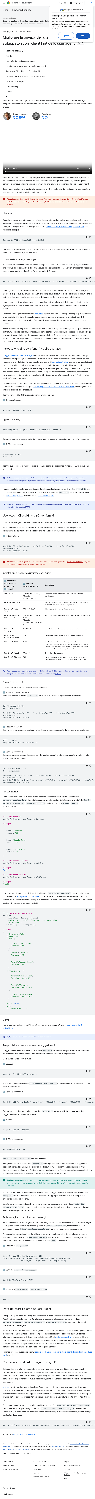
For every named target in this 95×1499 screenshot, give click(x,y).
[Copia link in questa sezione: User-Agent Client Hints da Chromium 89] (56, 515)
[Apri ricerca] (60, 2)
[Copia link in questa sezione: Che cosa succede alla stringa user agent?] (58, 1362)
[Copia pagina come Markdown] (79, 43)
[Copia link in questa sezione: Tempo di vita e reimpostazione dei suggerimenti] (57, 1045)
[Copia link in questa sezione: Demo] (11, 1020)
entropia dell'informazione (28, 896)
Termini (5, 1488)
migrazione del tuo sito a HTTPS (18, 507)
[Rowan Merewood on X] (14, 118)
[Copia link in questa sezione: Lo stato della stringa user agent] (39, 259)
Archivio (36, 1473)
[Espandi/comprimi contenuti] (22, 51)
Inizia (83, 36)
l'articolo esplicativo (14, 495)
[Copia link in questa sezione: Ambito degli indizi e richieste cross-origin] (49, 1217)
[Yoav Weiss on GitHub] (46, 118)
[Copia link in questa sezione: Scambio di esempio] (26, 682)
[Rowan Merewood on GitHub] (17, 118)
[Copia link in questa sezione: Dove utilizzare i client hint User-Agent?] (54, 1309)
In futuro (6, 1387)
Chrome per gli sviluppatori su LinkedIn (75, 1474)
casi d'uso (39, 314)
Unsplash (31, 1434)
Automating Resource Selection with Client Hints (53, 387)
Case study (37, 1469)
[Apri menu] (3, 3)
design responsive (57, 481)
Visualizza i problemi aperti (12, 1469)
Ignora (66, 36)
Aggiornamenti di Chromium (44, 1465)
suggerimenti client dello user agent (19, 355)
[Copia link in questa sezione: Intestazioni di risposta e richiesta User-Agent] (53, 573)
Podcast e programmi (41, 1477)
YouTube (67, 1469)
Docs (5, 10)
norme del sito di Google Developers (15, 1449)
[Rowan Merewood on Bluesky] (23, 118)
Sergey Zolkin (18, 1434)
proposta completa (46, 495)
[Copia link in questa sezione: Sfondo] (14, 213)
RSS (65, 1478)
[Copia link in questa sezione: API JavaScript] (20, 791)
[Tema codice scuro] (87, 237)
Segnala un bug (8, 1465)
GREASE (58, 674)
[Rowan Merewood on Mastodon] (20, 118)
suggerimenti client (60, 362)
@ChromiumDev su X (72, 1465)
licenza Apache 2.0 (58, 1447)
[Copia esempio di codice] (90, 237)
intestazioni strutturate (75, 562)
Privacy (13, 1488)
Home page (7, 32)
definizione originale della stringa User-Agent (65, 227)
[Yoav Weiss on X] (43, 118)
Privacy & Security (21, 10)
